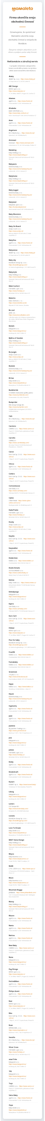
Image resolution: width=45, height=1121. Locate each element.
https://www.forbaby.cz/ (17, 291)
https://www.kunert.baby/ (27, 784)
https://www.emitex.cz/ (28, 583)
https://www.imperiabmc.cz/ (18, 1030)
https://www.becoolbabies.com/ (19, 315)
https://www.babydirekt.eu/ (18, 383)
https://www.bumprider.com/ (18, 407)
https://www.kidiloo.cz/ (25, 687)
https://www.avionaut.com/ (25, 143)
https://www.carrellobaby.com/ (19, 443)
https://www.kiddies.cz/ (26, 561)
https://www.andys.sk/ (16, 231)
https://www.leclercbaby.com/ (18, 809)
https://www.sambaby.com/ (18, 491)
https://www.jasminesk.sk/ (17, 731)
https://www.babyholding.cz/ (18, 155)
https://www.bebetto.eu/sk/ (18, 303)
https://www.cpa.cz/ (28, 869)
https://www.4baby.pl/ (28, 79)
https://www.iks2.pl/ (28, 133)
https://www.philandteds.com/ (26, 892)
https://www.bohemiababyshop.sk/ (20, 169)
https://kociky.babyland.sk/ (17, 207)
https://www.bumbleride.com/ (18, 395)
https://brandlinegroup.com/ (18, 265)
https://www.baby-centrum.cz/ (19, 113)
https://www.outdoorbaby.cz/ (18, 573)
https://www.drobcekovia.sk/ (18, 677)
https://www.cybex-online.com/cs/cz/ (20, 502)
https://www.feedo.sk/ (25, 101)
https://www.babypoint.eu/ (17, 331)
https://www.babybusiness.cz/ (18, 859)
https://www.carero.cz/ (26, 429)
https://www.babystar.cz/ (17, 91)
